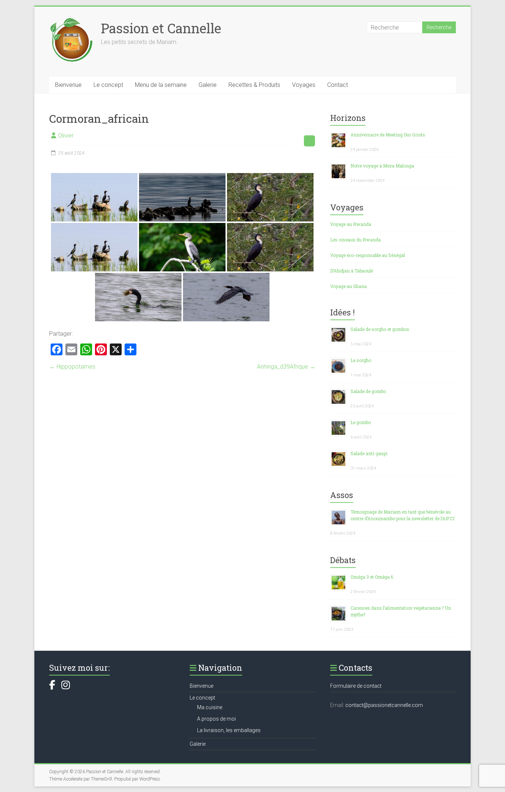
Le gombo (360, 422)
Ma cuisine (209, 707)
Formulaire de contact (356, 686)
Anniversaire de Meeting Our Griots (387, 135)
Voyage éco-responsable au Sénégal (367, 255)
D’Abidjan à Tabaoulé (351, 271)
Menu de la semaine (161, 84)
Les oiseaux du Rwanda (355, 240)
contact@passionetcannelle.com (384, 705)
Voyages (303, 84)
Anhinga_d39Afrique (286, 366)
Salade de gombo (368, 391)
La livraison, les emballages (229, 730)
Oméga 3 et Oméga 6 (371, 577)
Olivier (66, 135)
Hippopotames (72, 366)
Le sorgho (360, 360)
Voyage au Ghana (348, 286)
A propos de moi (216, 719)
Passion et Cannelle (161, 28)
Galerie (208, 84)
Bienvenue (68, 84)
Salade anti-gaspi (368, 453)
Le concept (108, 84)
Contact (337, 84)
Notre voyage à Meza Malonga (382, 166)
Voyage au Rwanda (350, 224)
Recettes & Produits (254, 84)
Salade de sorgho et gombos (379, 329)
